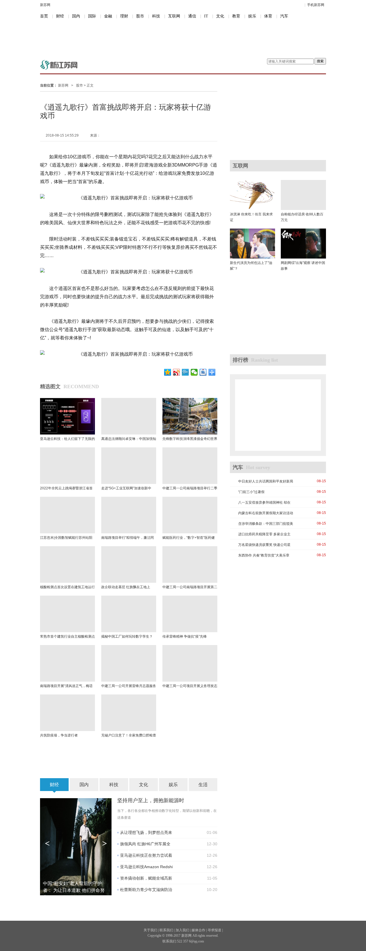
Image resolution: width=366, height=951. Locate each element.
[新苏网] (59, 64)
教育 (236, 16)
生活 (203, 784)
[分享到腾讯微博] (185, 372)
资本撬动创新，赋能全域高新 (146, 878)
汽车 (284, 16)
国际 (92, 16)
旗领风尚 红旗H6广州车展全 (145, 844)
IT (206, 16)
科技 (156, 16)
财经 (60, 16)
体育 (268, 16)
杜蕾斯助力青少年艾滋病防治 (146, 889)
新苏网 (45, 5)
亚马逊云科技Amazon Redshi (146, 866)
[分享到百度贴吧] (203, 372)
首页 (44, 16)
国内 (76, 16)
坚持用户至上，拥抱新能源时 (150, 800)
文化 (220, 16)
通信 (192, 16)
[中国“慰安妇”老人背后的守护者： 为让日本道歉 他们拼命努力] (76, 846)
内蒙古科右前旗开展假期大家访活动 (265, 513)
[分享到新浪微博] (176, 372)
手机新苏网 (315, 5)
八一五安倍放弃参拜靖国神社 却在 (264, 502)
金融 (108, 16)
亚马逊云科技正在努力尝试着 (146, 855)
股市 (140, 16)
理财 (124, 16)
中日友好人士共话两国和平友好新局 (265, 481)
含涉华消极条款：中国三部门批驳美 (265, 524)
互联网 (174, 16)
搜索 (320, 61)
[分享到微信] (194, 372)
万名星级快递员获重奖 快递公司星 (264, 545)
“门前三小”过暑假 (251, 492)
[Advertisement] (178, 39)
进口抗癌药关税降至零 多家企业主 (264, 534)
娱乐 (252, 16)
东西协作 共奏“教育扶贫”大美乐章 (263, 555)
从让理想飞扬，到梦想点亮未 (146, 832)
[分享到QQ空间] (167, 372)
